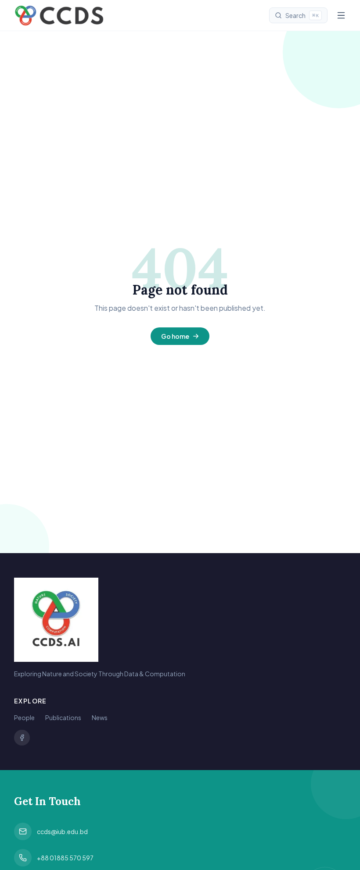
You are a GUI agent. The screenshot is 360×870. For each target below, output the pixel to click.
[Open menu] (341, 15)
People (24, 717)
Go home (175, 336)
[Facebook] (22, 738)
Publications (63, 717)
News (100, 717)
